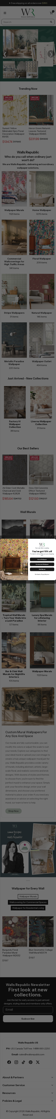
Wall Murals (42, 569)
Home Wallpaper (42, 559)
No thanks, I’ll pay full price (42, 574)
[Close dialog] (54, 541)
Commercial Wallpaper (42, 564)
